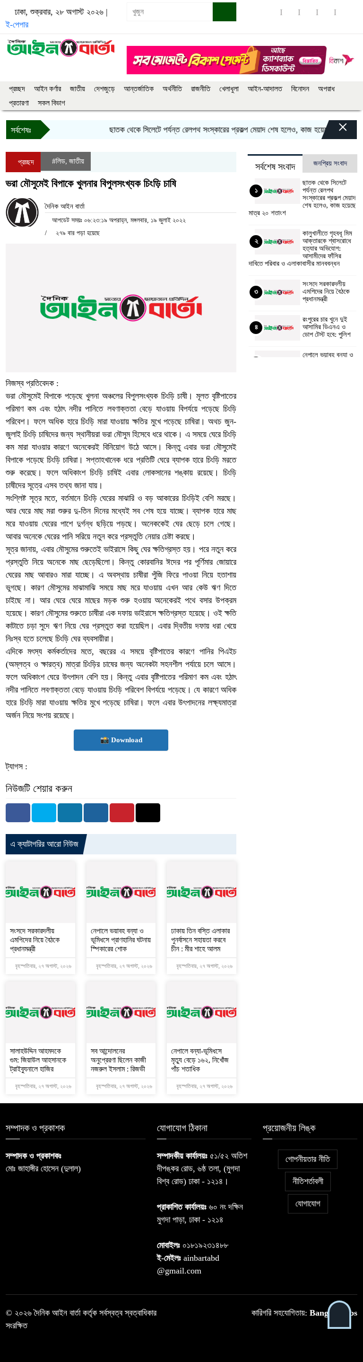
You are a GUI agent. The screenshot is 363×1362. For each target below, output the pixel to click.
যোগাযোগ (307, 1203)
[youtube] (344, 12)
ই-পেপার (17, 24)
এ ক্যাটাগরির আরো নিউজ (44, 844)
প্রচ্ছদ (17, 89)
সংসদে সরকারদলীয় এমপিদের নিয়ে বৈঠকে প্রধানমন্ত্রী (35, 940)
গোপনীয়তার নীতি (307, 1159)
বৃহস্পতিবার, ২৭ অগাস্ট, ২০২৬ (42, 966)
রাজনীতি (200, 89)
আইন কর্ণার (47, 89)
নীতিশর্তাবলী (308, 1181)
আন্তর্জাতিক (139, 89)
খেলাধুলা (229, 89)
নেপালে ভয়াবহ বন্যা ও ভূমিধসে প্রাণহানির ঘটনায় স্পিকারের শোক (121, 940)
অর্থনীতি (172, 89)
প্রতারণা (19, 103)
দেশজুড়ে (104, 89)
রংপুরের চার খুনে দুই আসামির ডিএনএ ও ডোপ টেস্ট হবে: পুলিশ (326, 327)
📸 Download (121, 740)
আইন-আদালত (265, 89)
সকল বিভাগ (51, 103)
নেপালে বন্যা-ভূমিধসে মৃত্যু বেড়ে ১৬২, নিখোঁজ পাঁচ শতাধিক (200, 1060)
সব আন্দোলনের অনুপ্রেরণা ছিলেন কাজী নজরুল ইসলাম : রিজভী (118, 1060)
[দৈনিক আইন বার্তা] (60, 47)
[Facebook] (18, 812)
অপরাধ (326, 89)
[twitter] (290, 12)
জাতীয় (77, 89)
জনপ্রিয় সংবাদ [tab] (330, 163)
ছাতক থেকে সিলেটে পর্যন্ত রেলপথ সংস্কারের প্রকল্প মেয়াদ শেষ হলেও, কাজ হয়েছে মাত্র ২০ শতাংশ (302, 198)
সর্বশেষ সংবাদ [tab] (275, 166)
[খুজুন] (224, 11)
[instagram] (308, 12)
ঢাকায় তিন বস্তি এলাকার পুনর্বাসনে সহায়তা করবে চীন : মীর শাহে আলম (200, 940)
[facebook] (272, 12)
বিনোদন (300, 89)
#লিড (58, 161)
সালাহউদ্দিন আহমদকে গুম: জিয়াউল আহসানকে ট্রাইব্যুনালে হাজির (38, 1060)
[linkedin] (326, 12)
